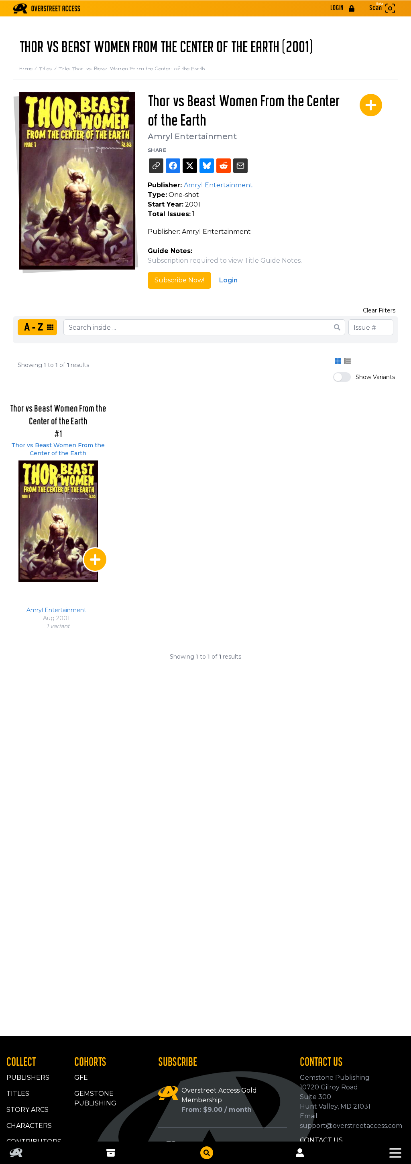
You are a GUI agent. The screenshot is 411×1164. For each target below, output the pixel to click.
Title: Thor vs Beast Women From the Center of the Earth (132, 68)
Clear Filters (379, 310)
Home (29, 68)
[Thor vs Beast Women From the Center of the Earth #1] (58, 521)
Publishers (27, 1077)
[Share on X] (190, 165)
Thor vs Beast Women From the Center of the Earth (58, 449)
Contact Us (321, 1140)
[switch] (342, 377)
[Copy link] (156, 165)
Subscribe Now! (179, 280)
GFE (81, 1077)
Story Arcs (27, 1109)
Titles (49, 68)
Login (228, 280)
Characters (29, 1126)
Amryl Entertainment (192, 136)
